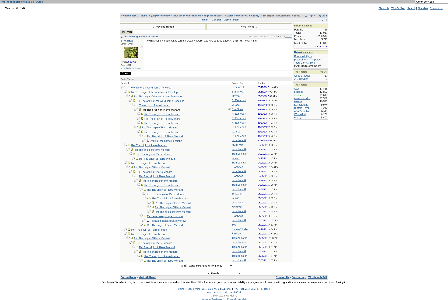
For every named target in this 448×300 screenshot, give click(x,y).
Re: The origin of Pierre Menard (141, 36)
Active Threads (232, 20)
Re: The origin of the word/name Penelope (155, 92)
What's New (398, 8)
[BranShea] (131, 56)
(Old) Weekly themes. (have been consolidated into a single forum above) (187, 16)
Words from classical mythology (243, 16)
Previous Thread (164, 26)
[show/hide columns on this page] (326, 19)
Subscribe (226, 289)
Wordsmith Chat (233, 292)
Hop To (183, 266)
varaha (254, 37)
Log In (324, 16)
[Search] (321, 19)
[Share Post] (280, 37)
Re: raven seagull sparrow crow (165, 216)
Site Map (423, 8)
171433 (288, 37)
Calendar (216, 20)
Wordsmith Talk (128, 16)
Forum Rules (128, 277)
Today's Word (193, 289)
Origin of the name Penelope (166, 140)
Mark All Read (147, 277)
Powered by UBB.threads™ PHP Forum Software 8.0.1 (224, 299)
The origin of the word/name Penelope (149, 87)
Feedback (265, 289)
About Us (384, 8)
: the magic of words (22, 1)
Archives (244, 289)
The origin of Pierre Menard (154, 105)
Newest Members (303, 52)
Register (311, 16)
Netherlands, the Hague (131, 68)
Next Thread (248, 26)
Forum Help (299, 277)
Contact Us (436, 8)
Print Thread (126, 31)
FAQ (235, 289)
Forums (143, 16)
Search (411, 8)
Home (181, 289)
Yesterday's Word (210, 289)
